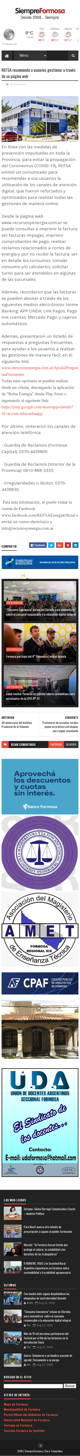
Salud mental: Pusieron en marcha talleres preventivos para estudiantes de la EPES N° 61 (40, 696)
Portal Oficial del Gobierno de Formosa (31, 1414)
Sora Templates (54, 1451)
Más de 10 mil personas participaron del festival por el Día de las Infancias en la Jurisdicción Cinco (46, 1337)
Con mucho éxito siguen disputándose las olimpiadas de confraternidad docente (47, 1295)
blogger (71, 744)
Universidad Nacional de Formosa (27, 1419)
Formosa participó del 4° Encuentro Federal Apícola (36, 656)
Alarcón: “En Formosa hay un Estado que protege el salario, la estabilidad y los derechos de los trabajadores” (46, 1249)
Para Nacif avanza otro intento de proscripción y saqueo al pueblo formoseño (48, 1229)
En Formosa (18, 84)
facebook (56, 744)
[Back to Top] (40, 1445)
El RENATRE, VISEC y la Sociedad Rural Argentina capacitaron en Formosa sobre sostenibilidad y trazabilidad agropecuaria (47, 1268)
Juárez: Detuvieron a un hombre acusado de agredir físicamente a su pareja (48, 1357)
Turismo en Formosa (18, 1425)
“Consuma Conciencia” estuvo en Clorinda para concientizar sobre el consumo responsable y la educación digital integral (41, 612)
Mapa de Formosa (16, 1404)
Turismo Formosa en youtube (24, 1430)
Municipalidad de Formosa (22, 1409)
